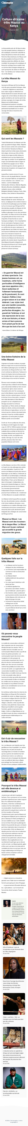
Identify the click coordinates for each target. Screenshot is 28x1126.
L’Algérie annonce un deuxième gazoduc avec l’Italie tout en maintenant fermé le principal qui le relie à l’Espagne (13, 880)
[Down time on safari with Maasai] (14, 734)
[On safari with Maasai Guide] (14, 781)
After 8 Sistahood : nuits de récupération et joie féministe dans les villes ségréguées (13, 949)
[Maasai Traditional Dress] (14, 134)
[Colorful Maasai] (14, 461)
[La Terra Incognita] (7, 2)
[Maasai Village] (14, 267)
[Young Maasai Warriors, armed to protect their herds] (14, 629)
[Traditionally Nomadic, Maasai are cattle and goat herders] (14, 874)
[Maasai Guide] (14, 352)
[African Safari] (14, 554)
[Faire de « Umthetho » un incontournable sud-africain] (14, 1087)
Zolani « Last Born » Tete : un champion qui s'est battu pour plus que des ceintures (13, 1019)
